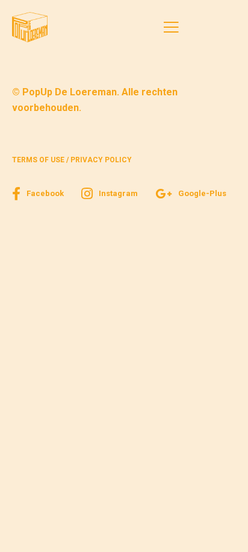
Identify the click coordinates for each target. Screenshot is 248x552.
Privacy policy (101, 160)
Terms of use (38, 160)
